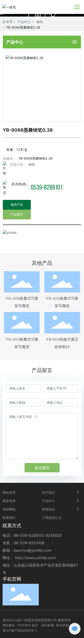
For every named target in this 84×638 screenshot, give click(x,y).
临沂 (35, 625)
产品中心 (24, 22)
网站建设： (10, 625)
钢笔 (39, 22)
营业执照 (62, 625)
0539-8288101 (47, 187)
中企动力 (24, 625)
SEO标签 (47, 625)
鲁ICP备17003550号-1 (20, 630)
